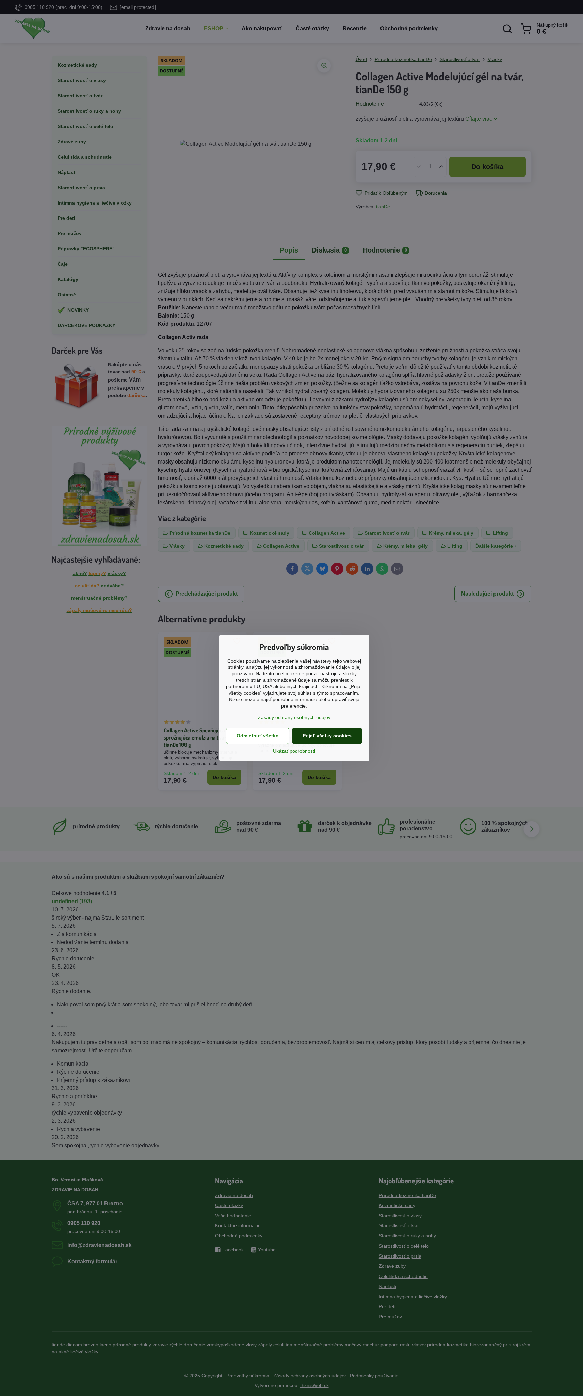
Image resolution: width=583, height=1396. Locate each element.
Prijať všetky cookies (327, 735)
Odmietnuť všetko (258, 735)
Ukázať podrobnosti (294, 751)
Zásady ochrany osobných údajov (294, 717)
